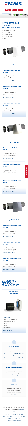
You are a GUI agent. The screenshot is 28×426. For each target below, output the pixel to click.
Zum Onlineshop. (14, 375)
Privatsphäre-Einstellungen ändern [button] (11, 416)
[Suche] (20, 5)
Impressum (20, 414)
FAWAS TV (14, 394)
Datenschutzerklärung (10, 414)
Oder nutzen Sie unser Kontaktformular (14, 358)
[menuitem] (20, 5)
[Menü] (24, 5)
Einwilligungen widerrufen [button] (14, 420)
